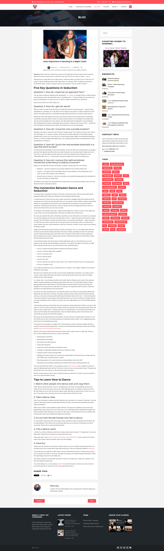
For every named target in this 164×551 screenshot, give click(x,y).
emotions (63, 70)
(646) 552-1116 (113, 149)
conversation (116, 183)
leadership (106, 198)
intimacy (122, 195)
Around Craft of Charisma (90, 520)
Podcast (106, 7)
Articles (97, 7)
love (114, 198)
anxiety (106, 164)
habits (119, 191)
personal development (110, 214)
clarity (126, 175)
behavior (115, 172)
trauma (106, 229)
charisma (117, 175)
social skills (112, 225)
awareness (107, 172)
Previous (39, 501)
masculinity (122, 198)
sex (104, 225)
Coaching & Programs (83, 7)
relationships (115, 218)
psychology (123, 214)
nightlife (78, 70)
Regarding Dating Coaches (91, 523)
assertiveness (107, 168)
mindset (106, 210)
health (114, 195)
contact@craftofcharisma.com (123, 2)
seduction (84, 70)
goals (112, 191)
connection (58, 70)
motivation (115, 210)
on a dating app (70, 95)
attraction (117, 168)
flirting (105, 191)
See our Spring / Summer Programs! (116, 48)
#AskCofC (76, 67)
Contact (124, 7)
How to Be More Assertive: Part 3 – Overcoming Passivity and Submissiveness (72, 533)
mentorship (107, 206)
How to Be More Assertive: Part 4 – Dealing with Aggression (73, 521)
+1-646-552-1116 (105, 2)
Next (91, 501)
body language (108, 175)
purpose (106, 218)
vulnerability (121, 229)
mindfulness (117, 206)
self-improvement (121, 222)
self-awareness (108, 222)
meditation (107, 202)
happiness (106, 195)
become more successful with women (49, 328)
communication (108, 179)
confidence (119, 179)
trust (112, 229)
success (121, 225)
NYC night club (73, 366)
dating (126, 183)
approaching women (48, 70)
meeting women (71, 70)
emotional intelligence (109, 187)
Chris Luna (54, 67)
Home (71, 7)
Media (114, 7)
